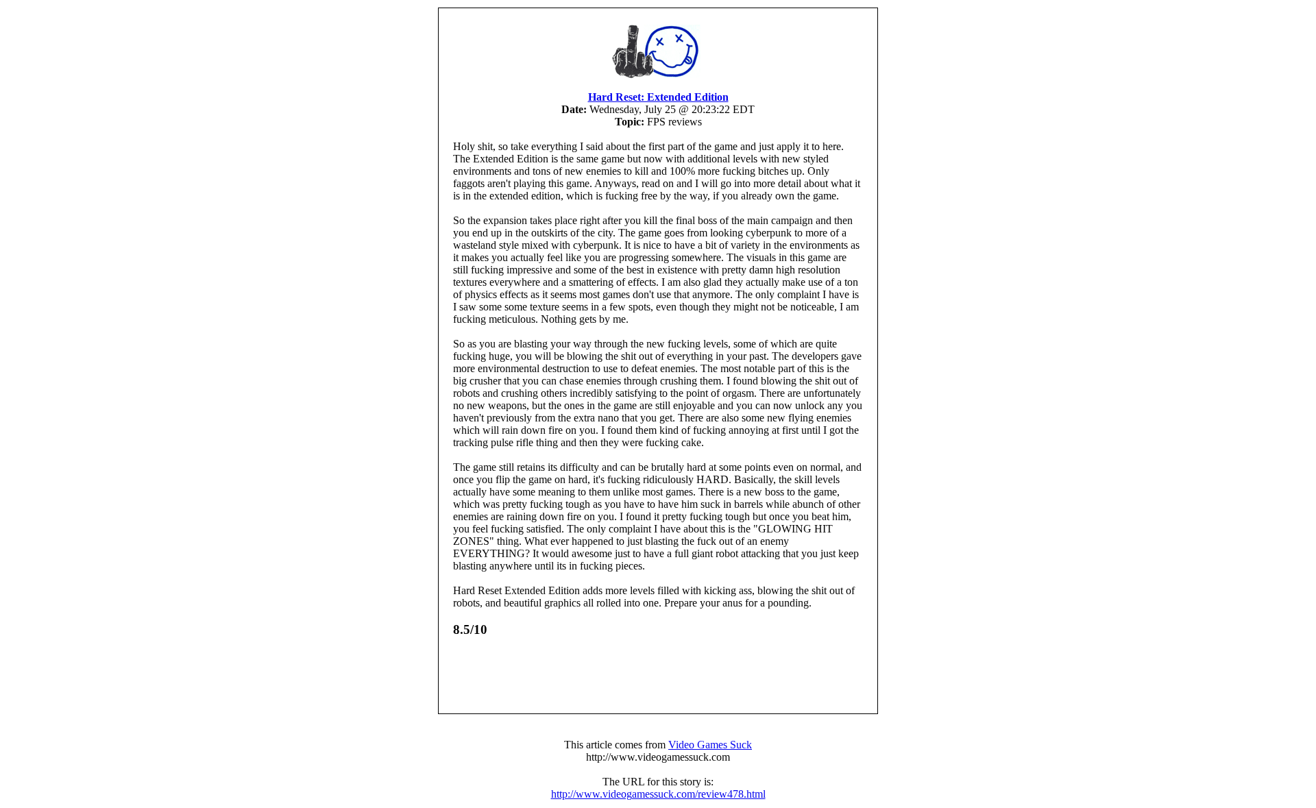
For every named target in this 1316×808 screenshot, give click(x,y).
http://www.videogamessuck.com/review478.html (658, 794)
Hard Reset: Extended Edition (658, 97)
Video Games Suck (710, 744)
